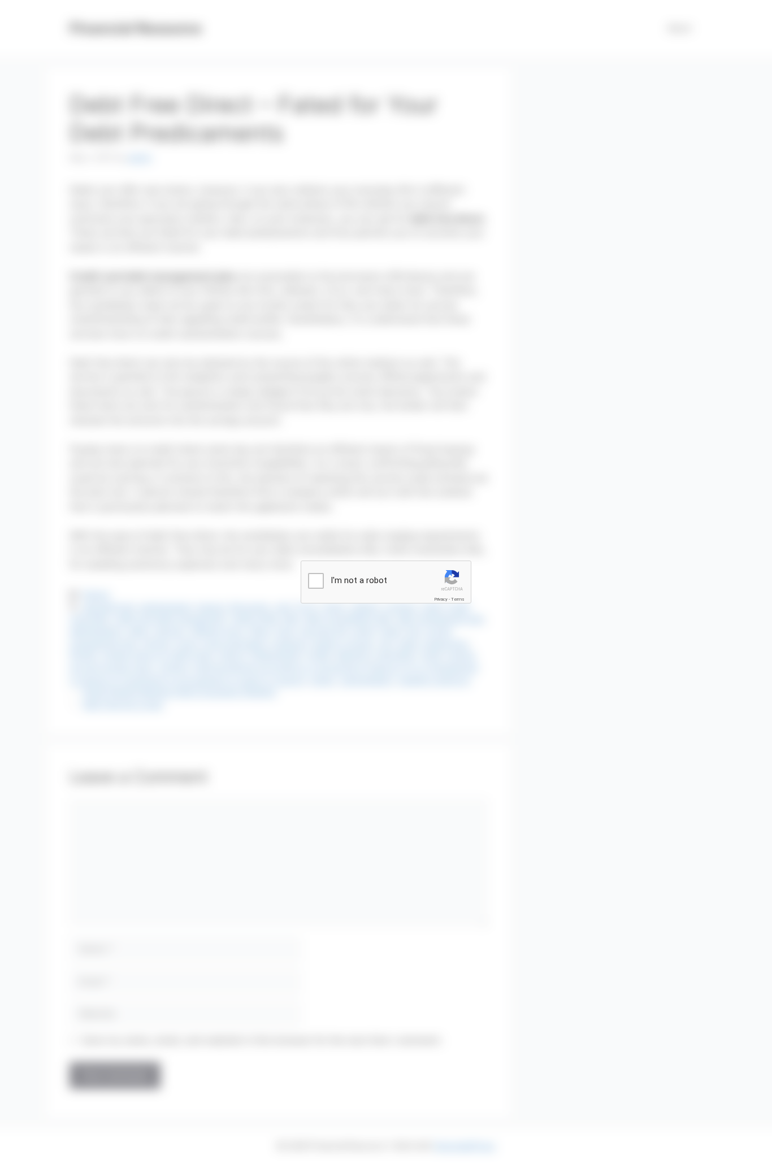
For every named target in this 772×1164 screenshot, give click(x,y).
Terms (458, 599)
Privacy (441, 599)
